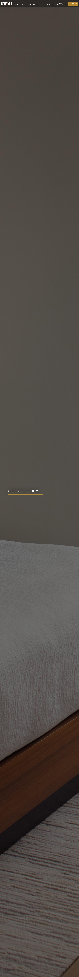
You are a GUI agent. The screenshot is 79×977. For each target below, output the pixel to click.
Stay (17, 4)
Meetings (46, 4)
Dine (38, 4)
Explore (31, 4)
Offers (23, 4)
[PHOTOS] (53, 4)
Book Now (72, 4)
